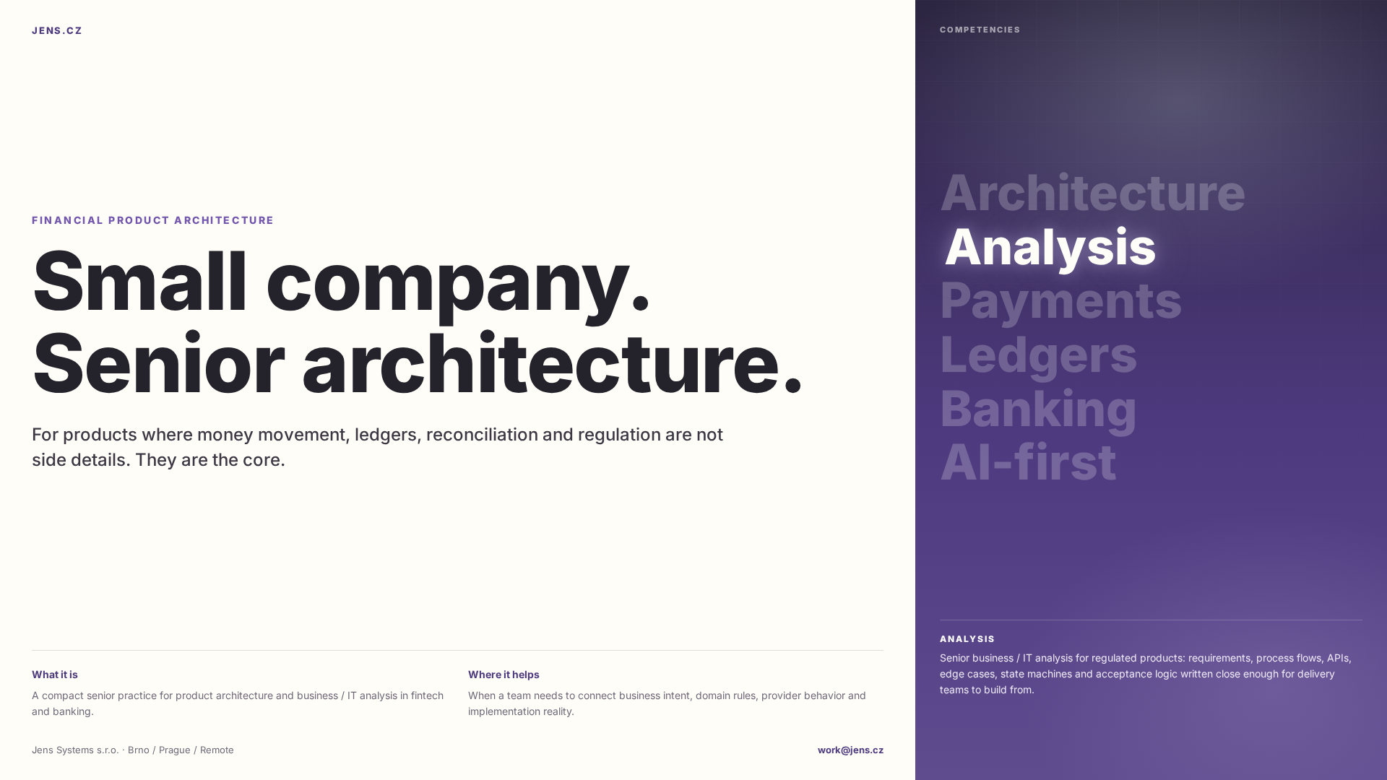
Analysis (1046, 246)
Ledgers (1039, 354)
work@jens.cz (850, 749)
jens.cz (57, 30)
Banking (1038, 408)
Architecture (1093, 192)
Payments (1065, 300)
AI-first (1028, 461)
